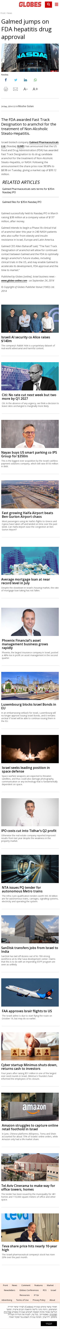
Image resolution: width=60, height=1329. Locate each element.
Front (3, 13)
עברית (36, 1295)
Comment (25, 1285)
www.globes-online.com (14, 280)
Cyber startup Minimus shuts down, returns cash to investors (29, 1067)
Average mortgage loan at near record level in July (25, 581)
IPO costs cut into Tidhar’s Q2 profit (28, 831)
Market (50, 1285)
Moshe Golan (26, 106)
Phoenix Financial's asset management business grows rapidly (25, 644)
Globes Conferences (29, 1290)
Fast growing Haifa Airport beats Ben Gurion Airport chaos (27, 515)
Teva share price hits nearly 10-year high (29, 1248)
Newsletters (9, 1290)
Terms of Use (22, 1300)
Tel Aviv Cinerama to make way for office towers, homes (28, 1187)
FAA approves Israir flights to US (27, 1011)
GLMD (20, 146)
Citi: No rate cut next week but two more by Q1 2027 (29, 397)
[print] (5, 89)
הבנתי (49, 1323)
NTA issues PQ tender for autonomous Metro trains (22, 889)
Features (38, 1285)
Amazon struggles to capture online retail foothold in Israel (30, 1127)
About (52, 1300)
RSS (45, 1290)
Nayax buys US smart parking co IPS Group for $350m (29, 454)
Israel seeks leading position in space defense (26, 769)
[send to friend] (15, 89)
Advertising (7, 1300)
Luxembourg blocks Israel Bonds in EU (28, 706)
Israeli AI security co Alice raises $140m (25, 339)
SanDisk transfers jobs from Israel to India (29, 950)
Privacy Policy (39, 1300)
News (9, 13)
